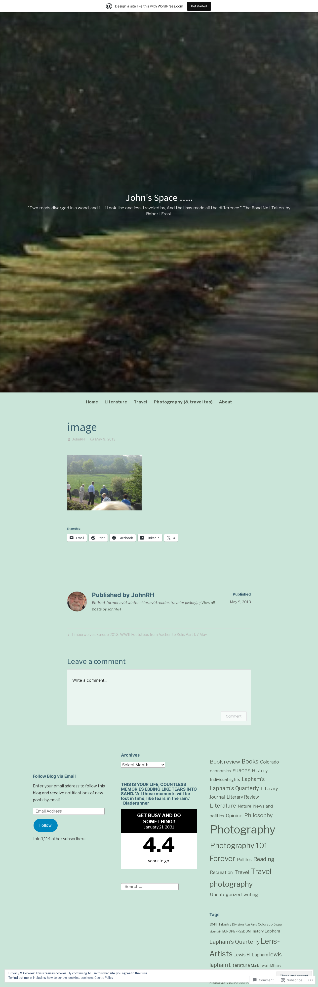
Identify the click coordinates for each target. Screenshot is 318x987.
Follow (45, 825)
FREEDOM (243, 931)
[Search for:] (150, 886)
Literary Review (243, 797)
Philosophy (258, 815)
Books (250, 761)
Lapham (272, 931)
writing (250, 894)
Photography (242, 829)
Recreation (221, 872)
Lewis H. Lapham (250, 954)
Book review (225, 762)
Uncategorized (226, 894)
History (260, 770)
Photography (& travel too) (183, 401)
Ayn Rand (251, 924)
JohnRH (78, 439)
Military (275, 966)
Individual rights (225, 779)
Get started (199, 6)
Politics (244, 859)
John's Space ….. (159, 197)
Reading (264, 859)
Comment (233, 716)
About (225, 401)
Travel (140, 401)
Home (92, 401)
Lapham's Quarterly (234, 788)
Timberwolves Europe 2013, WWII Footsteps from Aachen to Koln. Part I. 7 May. (136, 635)
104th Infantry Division (226, 924)
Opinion (234, 816)
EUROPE (241, 770)
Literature (116, 401)
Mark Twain (260, 965)
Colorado (269, 762)
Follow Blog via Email (54, 776)
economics (220, 770)
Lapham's (253, 779)
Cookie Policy (103, 978)
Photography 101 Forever (227, 983)
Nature (244, 806)
